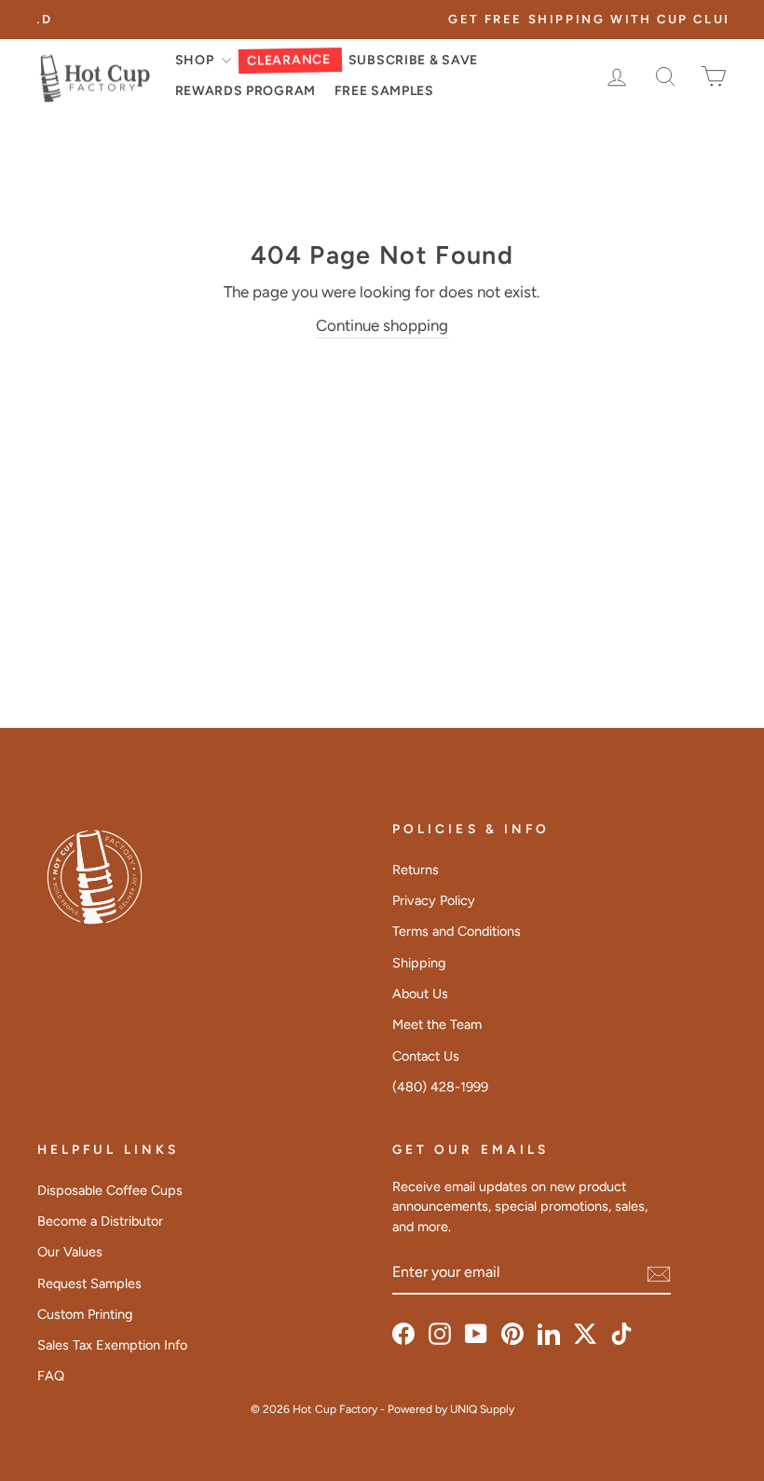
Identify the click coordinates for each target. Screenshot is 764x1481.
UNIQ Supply (482, 1409)
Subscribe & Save (413, 60)
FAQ (50, 1375)
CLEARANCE (289, 60)
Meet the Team (437, 1024)
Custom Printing (84, 1314)
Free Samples (384, 91)
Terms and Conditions (456, 931)
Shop (196, 60)
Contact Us (425, 1056)
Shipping (418, 962)
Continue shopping (382, 325)
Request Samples (89, 1283)
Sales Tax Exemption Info (112, 1345)
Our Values (69, 1251)
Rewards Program (246, 91)
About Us (420, 993)
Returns (415, 869)
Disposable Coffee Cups (110, 1190)
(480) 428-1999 (440, 1086)
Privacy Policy (433, 900)
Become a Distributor (100, 1221)
